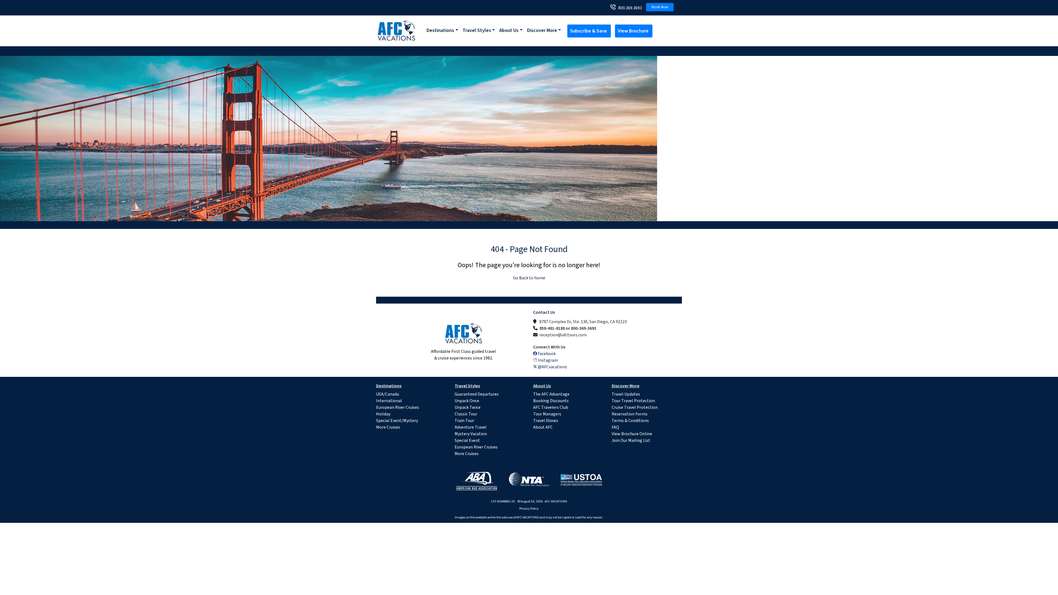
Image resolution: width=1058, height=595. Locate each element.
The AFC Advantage (551, 394)
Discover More (542, 30)
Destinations (440, 30)
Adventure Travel (471, 427)
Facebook (546, 354)
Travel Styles (477, 30)
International (389, 401)
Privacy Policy (529, 508)
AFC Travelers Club (550, 407)
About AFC (543, 427)
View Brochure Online (632, 434)
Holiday (383, 414)
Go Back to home (529, 278)
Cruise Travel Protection (635, 407)
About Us (509, 30)
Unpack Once (467, 401)
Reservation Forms (629, 414)
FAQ (615, 427)
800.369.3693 (629, 8)
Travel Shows (545, 421)
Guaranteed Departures (477, 394)
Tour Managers (547, 414)
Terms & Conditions (630, 421)
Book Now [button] (660, 7)
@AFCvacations (552, 367)
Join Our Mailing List (631, 440)
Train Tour (464, 421)
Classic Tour (466, 414)
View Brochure (634, 31)
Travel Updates (626, 394)
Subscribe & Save (589, 31)
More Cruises (388, 427)
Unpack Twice (468, 407)
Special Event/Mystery (397, 421)
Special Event (467, 440)
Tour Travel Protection (633, 401)
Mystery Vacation (471, 434)
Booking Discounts (551, 401)
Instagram (547, 360)
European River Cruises (397, 407)
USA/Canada (387, 394)
